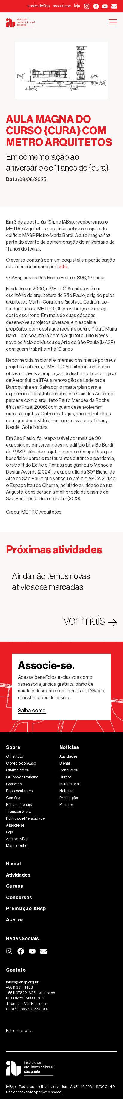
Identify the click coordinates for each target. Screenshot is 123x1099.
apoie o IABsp (38, 6)
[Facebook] (96, 6)
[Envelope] (114, 6)
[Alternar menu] (113, 22)
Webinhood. (52, 1092)
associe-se (62, 6)
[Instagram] (86, 6)
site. (63, 266)
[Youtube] (105, 6)
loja (77, 6)
